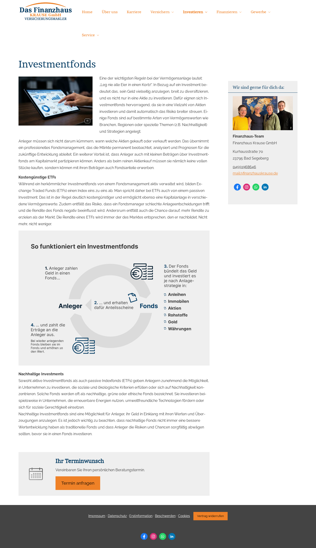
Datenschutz (117, 516)
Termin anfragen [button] (77, 483)
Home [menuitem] (87, 11)
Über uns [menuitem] (110, 11)
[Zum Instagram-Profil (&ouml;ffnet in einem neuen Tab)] (246, 187)
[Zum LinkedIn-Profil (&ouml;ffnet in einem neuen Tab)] (265, 187)
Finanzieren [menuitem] (227, 11)
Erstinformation (140, 516)
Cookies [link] (184, 516)
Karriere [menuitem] (134, 11)
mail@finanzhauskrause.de (255, 173)
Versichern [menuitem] (160, 11)
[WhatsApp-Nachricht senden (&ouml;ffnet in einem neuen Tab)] (255, 187)
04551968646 (244, 167)
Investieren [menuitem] (193, 11)
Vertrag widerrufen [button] (210, 516)
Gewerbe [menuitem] (258, 11)
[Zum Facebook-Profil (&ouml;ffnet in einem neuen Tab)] (237, 187)
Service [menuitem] (88, 35)
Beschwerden (165, 516)
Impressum (96, 516)
